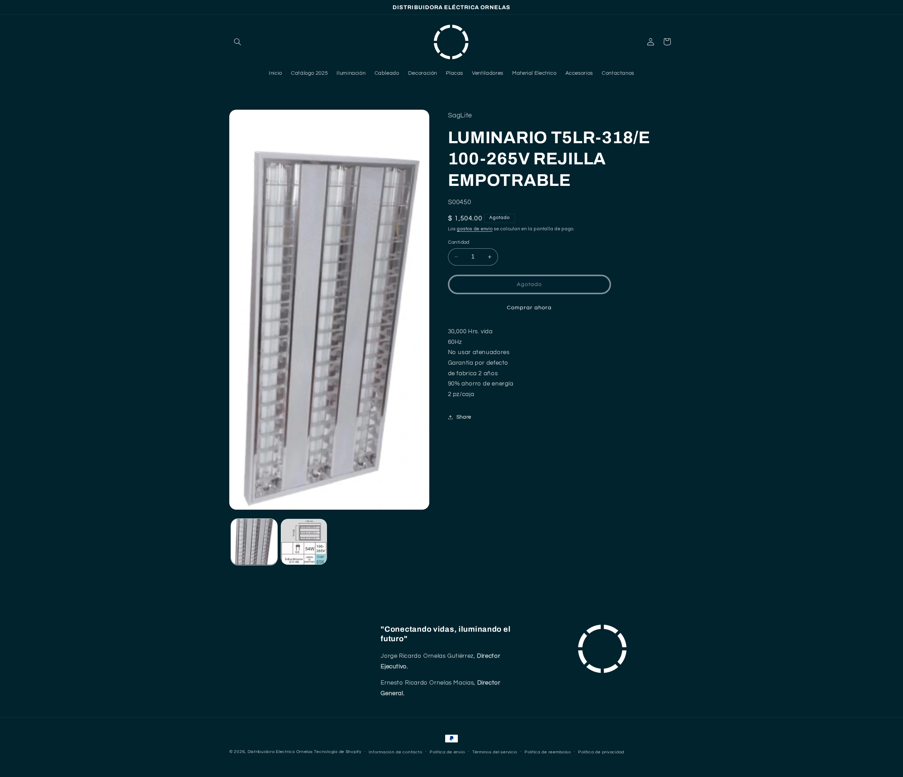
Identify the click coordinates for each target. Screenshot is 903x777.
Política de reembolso (548, 752)
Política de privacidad (601, 752)
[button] (237, 42)
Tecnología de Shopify (337, 752)
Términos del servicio (494, 752)
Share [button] (463, 417)
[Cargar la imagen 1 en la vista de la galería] (254, 542)
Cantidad (458, 242)
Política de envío (447, 752)
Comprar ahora (529, 307)
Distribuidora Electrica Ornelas (280, 752)
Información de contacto (395, 752)
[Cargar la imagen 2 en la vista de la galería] (304, 542)
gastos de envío (474, 229)
